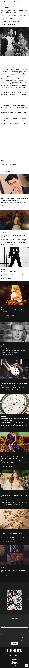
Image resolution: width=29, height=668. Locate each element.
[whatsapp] (13, 24)
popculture (4, 164)
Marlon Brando (21, 74)
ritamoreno (22, 162)
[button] (27, 600)
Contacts (14, 659)
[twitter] (11, 24)
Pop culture (5, 7)
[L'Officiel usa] (14, 2)
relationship (12, 164)
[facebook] (4, 24)
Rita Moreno (4, 66)
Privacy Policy (22, 640)
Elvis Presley (18, 92)
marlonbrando (5, 162)
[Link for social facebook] (13, 656)
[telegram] (15, 24)
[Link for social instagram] (16, 656)
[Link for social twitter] (10, 656)
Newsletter (14, 661)
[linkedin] (9, 24)
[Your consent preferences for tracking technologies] (26, 665)
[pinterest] (7, 24)
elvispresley (14, 162)
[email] (2, 24)
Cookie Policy (14, 665)
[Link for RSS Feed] (19, 656)
